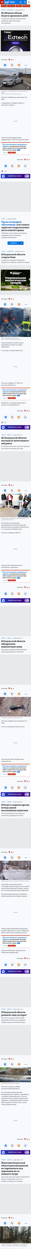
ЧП (5, 171)
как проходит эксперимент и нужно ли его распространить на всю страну (14, 147)
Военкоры (19, 6)
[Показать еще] (26, 65)
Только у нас (11, 6)
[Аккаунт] (29, 2)
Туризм (3, 218)
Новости (3, 6)
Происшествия (10, 251)
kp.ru (12, 60)
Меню (2, 2)
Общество (5, 152)
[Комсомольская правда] (10, 2)
